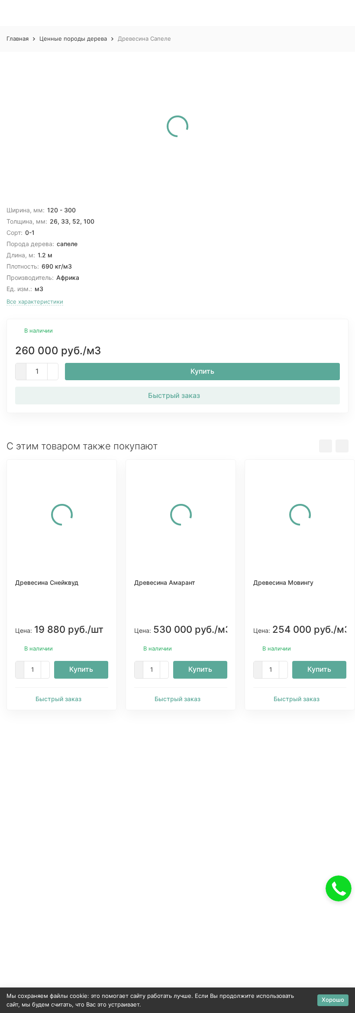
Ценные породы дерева (73, 38)
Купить (202, 371)
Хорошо (333, 999)
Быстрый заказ (174, 395)
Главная (17, 38)
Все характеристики (34, 301)
